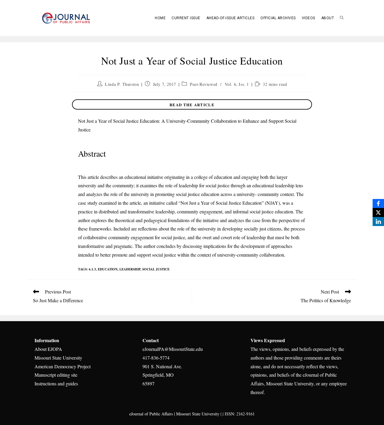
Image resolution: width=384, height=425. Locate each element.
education (108, 269)
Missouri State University (58, 357)
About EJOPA (48, 349)
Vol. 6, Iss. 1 (237, 84)
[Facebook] (378, 203)
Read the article (192, 104)
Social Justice (156, 269)
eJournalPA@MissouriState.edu (172, 349)
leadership (129, 269)
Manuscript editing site (55, 375)
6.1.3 (92, 269)
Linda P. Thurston (122, 84)
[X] (378, 212)
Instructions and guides (56, 383)
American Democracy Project (62, 366)
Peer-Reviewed (204, 84)
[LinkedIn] (378, 221)
